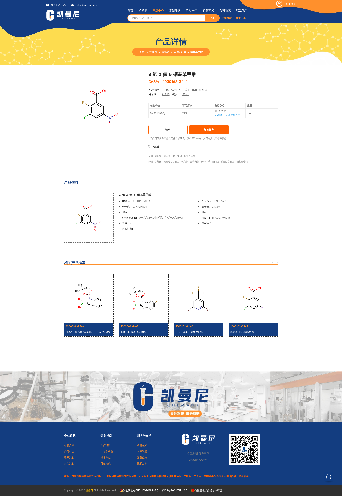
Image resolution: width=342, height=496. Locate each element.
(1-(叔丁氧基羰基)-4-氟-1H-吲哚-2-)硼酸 (88, 332)
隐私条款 (142, 463)
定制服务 (175, 10)
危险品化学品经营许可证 (208, 490)
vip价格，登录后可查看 (227, 115)
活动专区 (191, 10)
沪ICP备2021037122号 (175, 490)
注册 (286, 4)
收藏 (155, 146)
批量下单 (241, 18)
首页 (130, 10)
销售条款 (106, 457)
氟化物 (165, 51)
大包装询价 (107, 451)
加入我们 (69, 463)
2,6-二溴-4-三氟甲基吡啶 (189, 332)
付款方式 (106, 463)
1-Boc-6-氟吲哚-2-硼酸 (133, 332)
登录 (293, 4)
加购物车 (209, 130)
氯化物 (167, 156)
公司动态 (225, 10)
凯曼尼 (143, 10)
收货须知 (142, 445)
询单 (167, 130)
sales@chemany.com (87, 5)
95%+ (185, 94)
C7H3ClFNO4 (199, 90)
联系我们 (242, 10)
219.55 (166, 94)
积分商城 (208, 10)
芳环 (203, 161)
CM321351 (171, 90)
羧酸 (179, 156)
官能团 (153, 51)
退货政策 (142, 457)
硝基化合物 (190, 156)
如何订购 (106, 445)
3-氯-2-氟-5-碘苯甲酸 (242, 332)
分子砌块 (194, 161)
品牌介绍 (69, 445)
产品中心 (158, 10)
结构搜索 (227, 18)
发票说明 (142, 451)
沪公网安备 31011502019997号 (141, 490)
